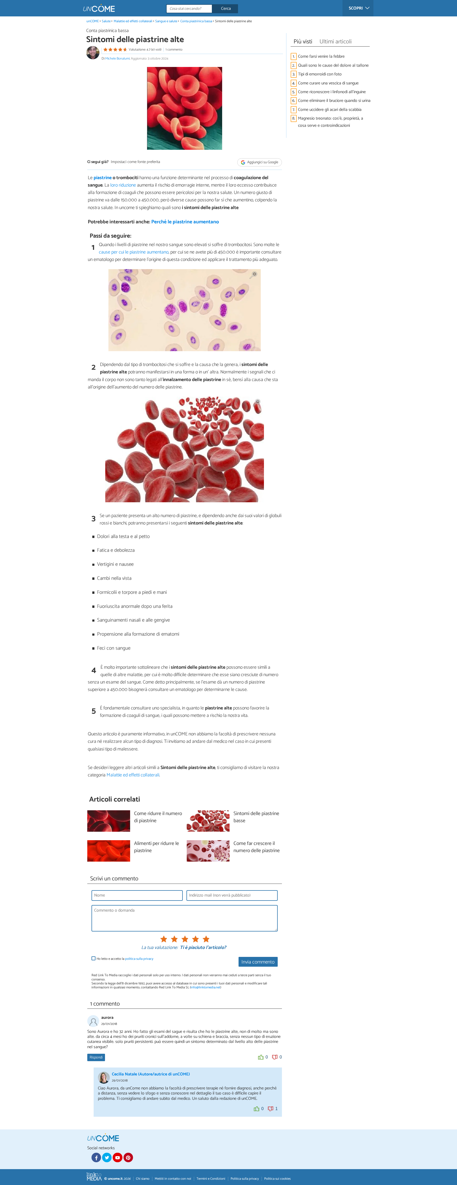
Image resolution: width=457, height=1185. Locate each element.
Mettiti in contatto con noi (173, 1179)
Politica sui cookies (277, 1179)
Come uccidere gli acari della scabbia (330, 109)
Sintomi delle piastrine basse (256, 817)
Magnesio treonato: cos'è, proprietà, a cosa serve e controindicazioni (330, 122)
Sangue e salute (166, 21)
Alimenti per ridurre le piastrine (156, 847)
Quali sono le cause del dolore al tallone (333, 65)
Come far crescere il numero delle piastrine (257, 847)
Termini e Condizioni (210, 1179)
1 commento (174, 50)
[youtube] (117, 1157)
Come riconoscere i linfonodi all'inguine (332, 92)
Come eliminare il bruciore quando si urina (334, 100)
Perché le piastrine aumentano (185, 222)
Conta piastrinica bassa (196, 21)
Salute (106, 21)
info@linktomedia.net (205, 987)
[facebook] (96, 1157)
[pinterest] (128, 1157)
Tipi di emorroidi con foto (320, 74)
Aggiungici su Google (262, 162)
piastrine (103, 178)
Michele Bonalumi (117, 58)
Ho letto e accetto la (125, 959)
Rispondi (96, 1057)
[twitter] (107, 1157)
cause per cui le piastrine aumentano (133, 252)
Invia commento (258, 962)
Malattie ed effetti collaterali (133, 21)
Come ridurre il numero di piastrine (158, 817)
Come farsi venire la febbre (321, 56)
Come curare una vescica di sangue (328, 83)
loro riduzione (122, 185)
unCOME (92, 21)
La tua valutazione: (159, 948)
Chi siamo (142, 1179)
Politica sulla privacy (245, 1179)
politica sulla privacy (139, 959)
